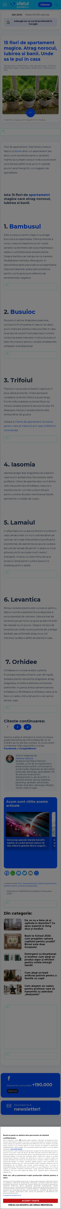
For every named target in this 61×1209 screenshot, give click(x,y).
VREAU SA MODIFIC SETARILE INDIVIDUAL (30, 1205)
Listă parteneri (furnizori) (12, 1195)
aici (18, 1163)
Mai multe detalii (16, 1149)
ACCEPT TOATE (30, 1201)
